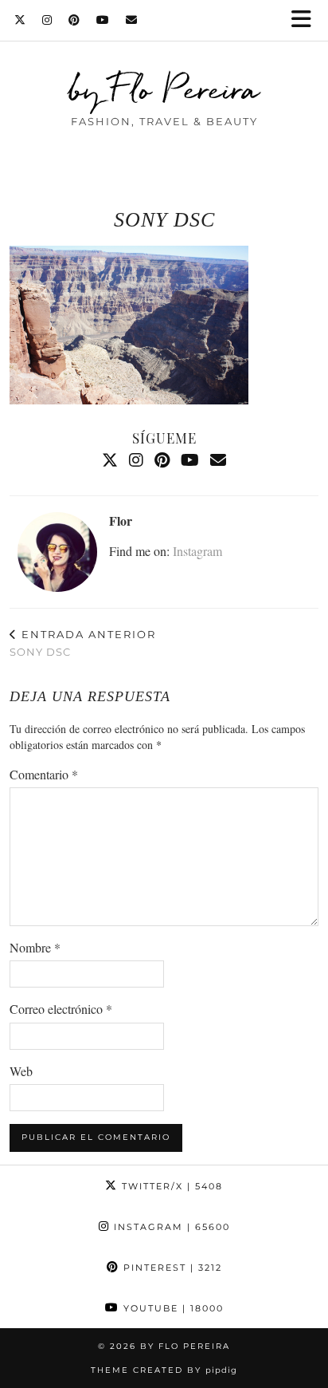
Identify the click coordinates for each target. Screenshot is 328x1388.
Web (21, 1071)
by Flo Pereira (164, 89)
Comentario (44, 774)
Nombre (35, 947)
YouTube (171, 1308)
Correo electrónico (61, 1008)
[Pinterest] (74, 20)
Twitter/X (170, 1186)
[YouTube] (103, 20)
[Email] (132, 20)
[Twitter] (20, 20)
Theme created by (164, 1370)
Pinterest (170, 1267)
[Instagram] (47, 20)
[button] (306, 20)
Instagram (197, 550)
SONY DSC (83, 643)
